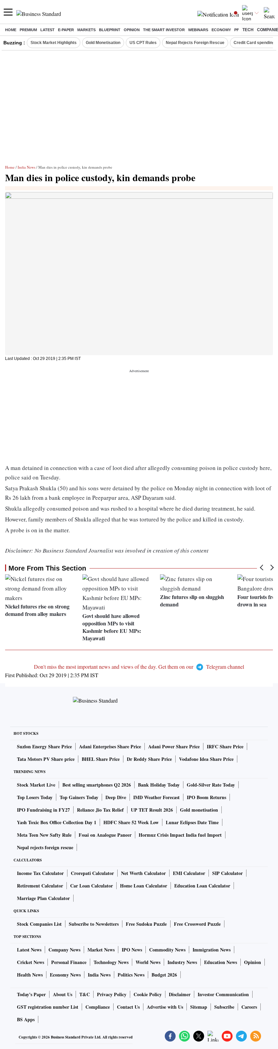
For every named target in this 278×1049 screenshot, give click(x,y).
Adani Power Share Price (174, 746)
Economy (221, 30)
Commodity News (167, 949)
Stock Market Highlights (54, 42)
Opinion (132, 30)
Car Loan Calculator (91, 885)
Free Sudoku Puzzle (146, 923)
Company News (64, 949)
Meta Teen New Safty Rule (44, 834)
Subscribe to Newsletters (94, 923)
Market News (101, 949)
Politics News (131, 974)
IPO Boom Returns (206, 797)
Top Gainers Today (79, 797)
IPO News (132, 949)
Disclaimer (180, 994)
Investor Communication (223, 994)
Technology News (111, 962)
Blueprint (109, 30)
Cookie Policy (148, 994)
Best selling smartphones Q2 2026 (96, 784)
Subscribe (224, 1006)
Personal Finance (68, 962)
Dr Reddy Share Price (149, 759)
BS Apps (26, 1019)
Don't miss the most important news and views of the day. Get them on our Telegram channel (139, 666)
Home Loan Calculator (143, 885)
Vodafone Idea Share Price (206, 759)
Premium (28, 30)
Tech (248, 29)
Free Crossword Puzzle (197, 923)
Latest (47, 30)
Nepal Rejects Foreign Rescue (195, 42)
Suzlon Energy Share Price (44, 746)
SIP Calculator (227, 873)
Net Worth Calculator (143, 873)
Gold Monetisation (103, 42)
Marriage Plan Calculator (43, 898)
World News (148, 962)
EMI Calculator (189, 873)
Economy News (65, 974)
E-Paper (66, 30)
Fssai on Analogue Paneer (105, 834)
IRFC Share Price (225, 746)
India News (26, 167)
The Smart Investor (164, 30)
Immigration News (212, 949)
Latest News (29, 949)
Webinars (198, 30)
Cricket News (30, 962)
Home (10, 30)
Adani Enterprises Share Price (110, 746)
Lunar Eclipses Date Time (192, 822)
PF (236, 30)
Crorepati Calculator (92, 873)
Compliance (97, 1006)
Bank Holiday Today (159, 784)
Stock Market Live (36, 784)
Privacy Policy (111, 994)
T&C (84, 994)
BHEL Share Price (101, 759)
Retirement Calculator (40, 885)
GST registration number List (47, 1006)
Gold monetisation (199, 809)
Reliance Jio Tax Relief (100, 809)
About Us (62, 994)
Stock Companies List (39, 923)
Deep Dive (115, 797)
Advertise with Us (165, 1006)
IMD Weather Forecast (156, 797)
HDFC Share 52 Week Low (131, 822)
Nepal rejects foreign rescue (45, 847)
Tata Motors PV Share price (46, 759)
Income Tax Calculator (40, 873)
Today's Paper (31, 994)
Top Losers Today (35, 797)
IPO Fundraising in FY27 (43, 809)
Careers (249, 1006)
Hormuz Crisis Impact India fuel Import (180, 834)
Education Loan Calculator (202, 885)
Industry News (182, 962)
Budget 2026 (164, 974)
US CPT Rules (143, 42)
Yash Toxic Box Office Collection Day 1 (56, 822)
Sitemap (198, 1006)
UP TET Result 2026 (152, 809)
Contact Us (128, 1006)
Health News (30, 974)
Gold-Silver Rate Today (211, 784)
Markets (86, 30)
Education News (220, 962)
